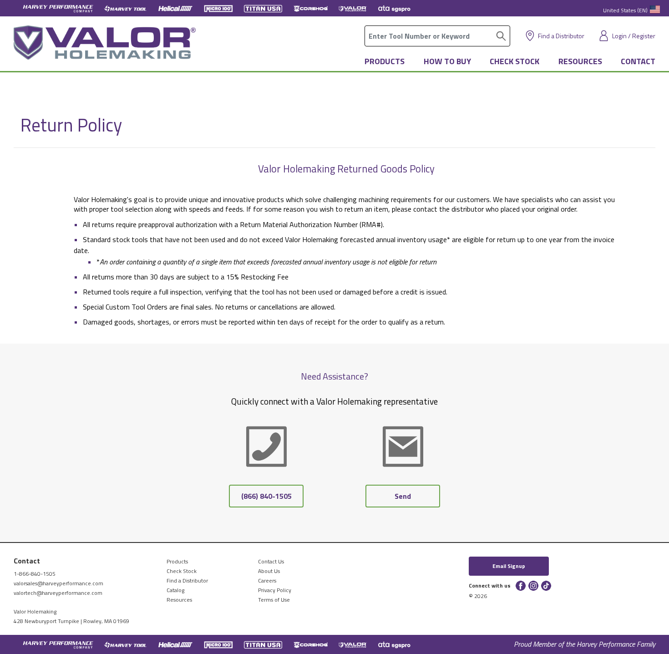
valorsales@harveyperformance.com (58, 583)
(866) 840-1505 (266, 496)
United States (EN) (625, 10)
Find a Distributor (561, 36)
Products (385, 61)
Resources (580, 61)
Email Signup (508, 566)
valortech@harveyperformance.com (58, 592)
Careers (267, 580)
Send (403, 496)
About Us (269, 571)
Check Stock (514, 61)
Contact (638, 61)
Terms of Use (274, 599)
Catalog (175, 590)
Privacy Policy (274, 590)
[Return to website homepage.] (105, 45)
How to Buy (447, 61)
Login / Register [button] (633, 36)
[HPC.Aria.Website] (58, 8)
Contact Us (271, 561)
